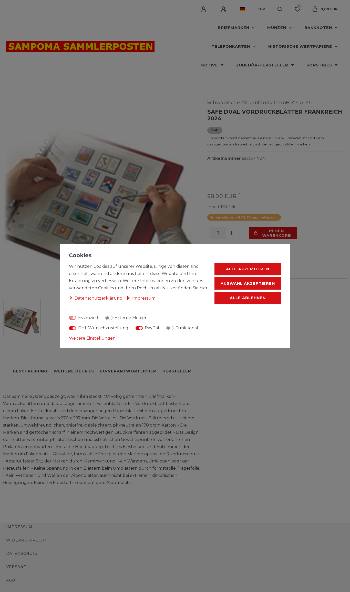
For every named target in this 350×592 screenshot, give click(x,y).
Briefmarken (234, 27)
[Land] (242, 9)
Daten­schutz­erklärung (99, 298)
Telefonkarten (231, 46)
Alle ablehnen (248, 297)
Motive (209, 65)
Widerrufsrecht (26, 540)
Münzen (277, 27)
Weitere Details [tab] (74, 371)
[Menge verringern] (241, 233)
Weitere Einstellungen (92, 338)
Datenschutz (22, 553)
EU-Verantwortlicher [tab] (128, 371)
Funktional (187, 327)
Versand (16, 567)
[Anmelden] (204, 9)
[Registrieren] (224, 9)
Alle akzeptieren (247, 269)
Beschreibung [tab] (30, 371)
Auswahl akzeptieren (248, 283)
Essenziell (88, 317)
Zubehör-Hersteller (263, 65)
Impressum (19, 527)
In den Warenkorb (276, 233)
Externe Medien (131, 317)
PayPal (152, 327)
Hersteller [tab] (176, 371)
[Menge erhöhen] (231, 233)
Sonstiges (319, 65)
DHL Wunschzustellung (103, 327)
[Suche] (280, 9)
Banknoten (318, 27)
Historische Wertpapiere (300, 46)
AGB (10, 580)
